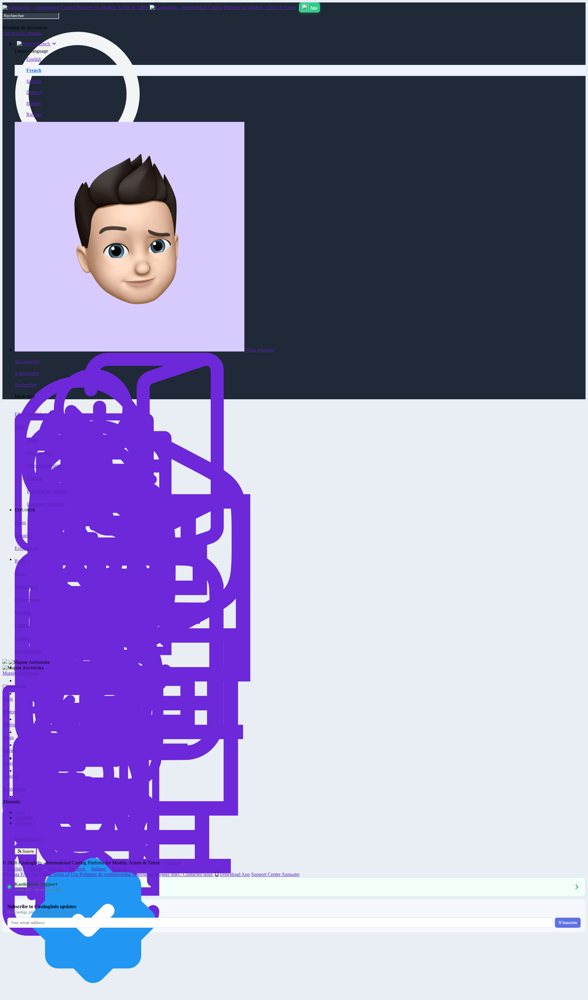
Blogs (32, 439)
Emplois (35, 478)
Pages (20, 522)
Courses (22, 638)
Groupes (23, 535)
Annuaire (290, 874)
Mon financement (44, 465)
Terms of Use (66, 874)
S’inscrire (568, 922)
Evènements (26, 548)
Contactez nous (198, 874)
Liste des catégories (46, 504)
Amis (20, 812)
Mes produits (39, 452)
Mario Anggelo (29, 839)
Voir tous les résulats (22, 33)
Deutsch (34, 92)
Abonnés (23, 817)
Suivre (28, 851)
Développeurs (28, 651)
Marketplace (27, 586)
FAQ (26, 874)
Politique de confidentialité (106, 874)
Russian (34, 114)
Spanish (34, 81)
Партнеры (143, 874)
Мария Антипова (20, 673)
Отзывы (11, 874)
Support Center (266, 874)
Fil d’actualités (29, 414)
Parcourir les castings (47, 491)
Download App (235, 874)
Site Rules (42, 874)
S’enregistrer (27, 373)
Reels (20, 561)
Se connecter (27, 361)
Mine (20, 427)
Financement (27, 599)
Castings (23, 625)
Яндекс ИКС (169, 874)
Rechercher (26, 384)
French (33, 70)
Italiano (33, 103)
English (33, 59)
